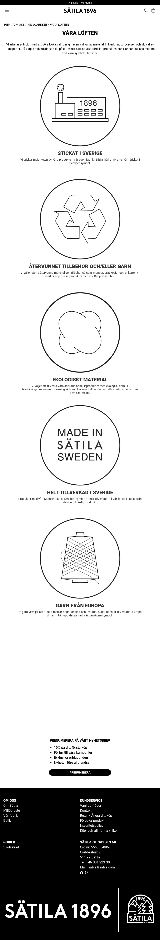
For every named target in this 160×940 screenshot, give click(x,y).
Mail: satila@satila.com (97, 867)
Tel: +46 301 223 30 (95, 862)
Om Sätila (10, 806)
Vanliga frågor (90, 806)
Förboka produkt (92, 821)
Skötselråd (11, 847)
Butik (7, 821)
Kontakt (85, 811)
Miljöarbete (37, 24)
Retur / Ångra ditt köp (96, 816)
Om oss (19, 24)
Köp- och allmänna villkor (99, 831)
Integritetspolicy (91, 826)
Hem (7, 24)
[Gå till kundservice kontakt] (147, 927)
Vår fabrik (10, 816)
